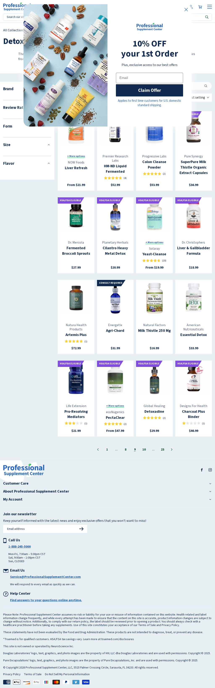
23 (162, 449)
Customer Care (16, 483)
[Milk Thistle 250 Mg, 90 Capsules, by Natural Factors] (154, 298)
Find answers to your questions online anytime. (46, 600)
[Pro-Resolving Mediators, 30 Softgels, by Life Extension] (76, 379)
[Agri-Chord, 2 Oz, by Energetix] (115, 298)
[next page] (172, 449)
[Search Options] (207, 86)
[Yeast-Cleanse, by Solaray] (154, 216)
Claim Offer (149, 90)
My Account (12, 499)
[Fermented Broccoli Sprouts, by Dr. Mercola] (76, 216)
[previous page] (98, 449)
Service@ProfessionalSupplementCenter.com (45, 577)
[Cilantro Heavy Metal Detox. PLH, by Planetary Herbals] (115, 216)
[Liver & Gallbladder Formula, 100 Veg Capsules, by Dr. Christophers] (194, 216)
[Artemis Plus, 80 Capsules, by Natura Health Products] (76, 298)
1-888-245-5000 (19, 546)
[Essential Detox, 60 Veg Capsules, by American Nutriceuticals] (194, 298)
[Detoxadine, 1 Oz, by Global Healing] (154, 379)
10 (144, 449)
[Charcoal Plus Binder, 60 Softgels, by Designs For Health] (194, 379)
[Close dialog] (186, 9)
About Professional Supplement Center (36, 491)
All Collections (13, 30)
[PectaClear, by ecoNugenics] (115, 379)
